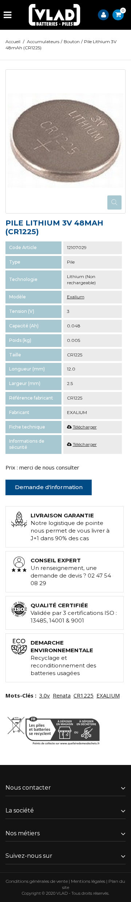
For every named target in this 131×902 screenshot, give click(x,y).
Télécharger (85, 427)
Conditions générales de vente (37, 881)
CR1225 (84, 695)
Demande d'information (49, 487)
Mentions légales (88, 881)
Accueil (12, 41)
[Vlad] (54, 15)
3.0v (44, 695)
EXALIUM (108, 695)
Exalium (75, 296)
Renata (62, 695)
